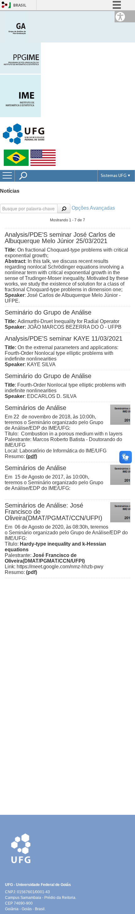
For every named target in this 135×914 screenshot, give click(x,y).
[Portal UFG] (23, 133)
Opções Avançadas (93, 208)
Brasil (19, 5)
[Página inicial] (16, 26)
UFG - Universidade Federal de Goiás (38, 885)
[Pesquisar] (63, 208)
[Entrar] (4, 5)
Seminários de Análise (35, 407)
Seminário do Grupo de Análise (48, 312)
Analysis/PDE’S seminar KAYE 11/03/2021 (63, 338)
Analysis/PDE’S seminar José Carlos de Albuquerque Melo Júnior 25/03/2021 (60, 237)
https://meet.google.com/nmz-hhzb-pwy (60, 566)
